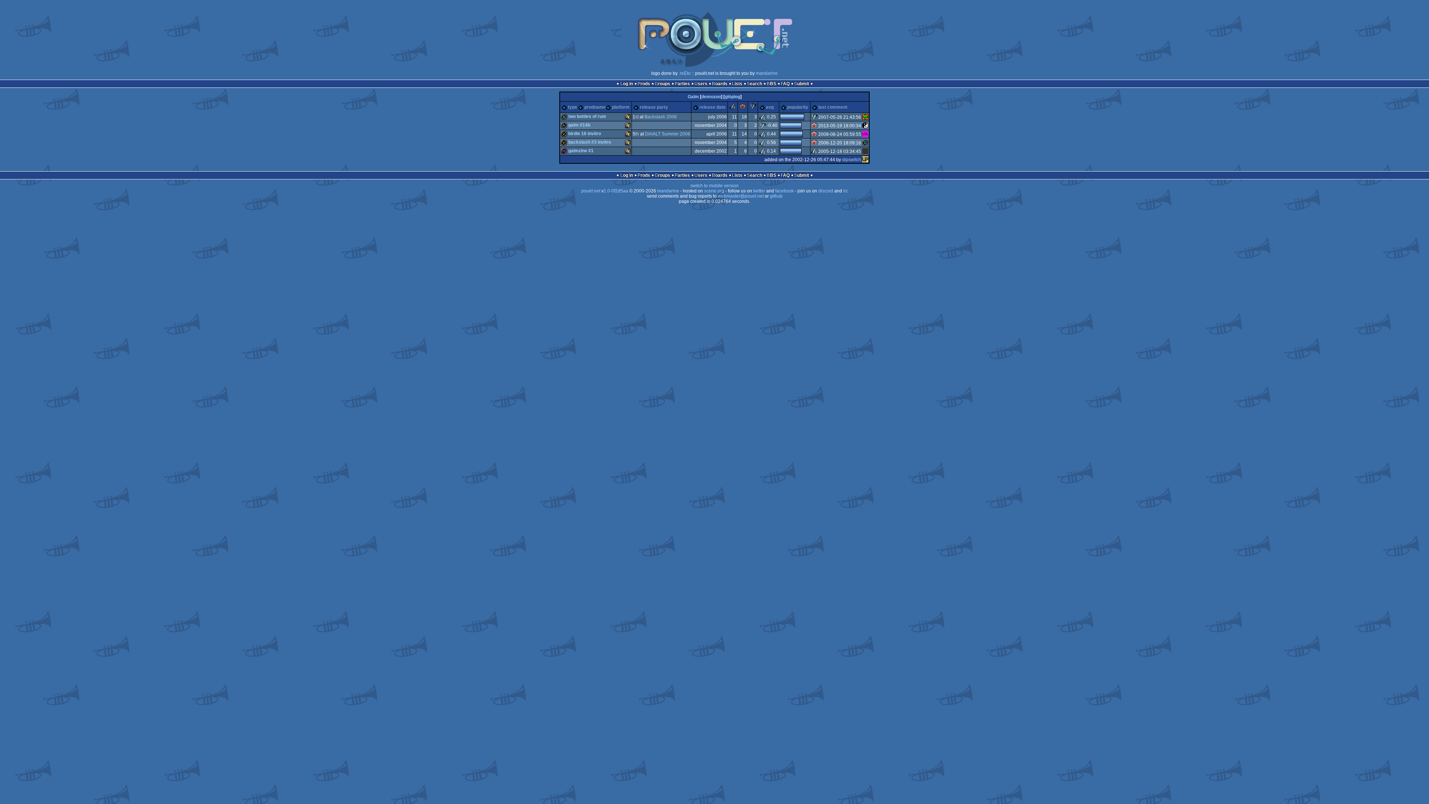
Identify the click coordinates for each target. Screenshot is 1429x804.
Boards (720, 83)
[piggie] (743, 108)
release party (654, 107)
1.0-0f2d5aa (616, 191)
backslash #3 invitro (589, 142)
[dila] (865, 143)
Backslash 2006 (661, 116)
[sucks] (753, 108)
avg (770, 107)
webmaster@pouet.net (741, 196)
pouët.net (590, 191)
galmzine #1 (581, 150)
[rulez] (733, 108)
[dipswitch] (865, 159)
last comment (832, 107)
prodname (595, 107)
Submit (801, 83)
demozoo (711, 96)
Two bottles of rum (587, 116)
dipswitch (851, 159)
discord (825, 191)
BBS (771, 83)
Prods (643, 83)
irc (845, 191)
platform (621, 107)
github (776, 196)
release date (712, 107)
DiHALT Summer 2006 (667, 134)
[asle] (865, 125)
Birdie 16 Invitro (584, 133)
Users (700, 83)
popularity (797, 107)
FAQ (785, 83)
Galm (693, 96)
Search (754, 83)
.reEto (685, 73)
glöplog (732, 96)
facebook (784, 191)
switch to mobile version (714, 185)
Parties (682, 83)
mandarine (767, 73)
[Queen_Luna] (865, 134)
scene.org (714, 191)
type (572, 107)
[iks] (865, 151)
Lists (737, 83)
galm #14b (579, 125)
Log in (626, 83)
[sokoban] (865, 117)
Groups (662, 83)
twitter (759, 191)
